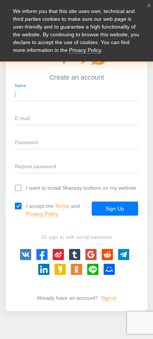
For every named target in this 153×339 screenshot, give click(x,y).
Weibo (58, 254)
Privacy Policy (42, 214)
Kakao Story (60, 269)
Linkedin (43, 269)
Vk (25, 254)
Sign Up (114, 209)
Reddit (107, 254)
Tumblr (74, 254)
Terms (62, 206)
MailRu (109, 269)
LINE (92, 269)
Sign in (109, 298)
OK (76, 269)
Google (91, 254)
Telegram (123, 254)
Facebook (42, 254)
